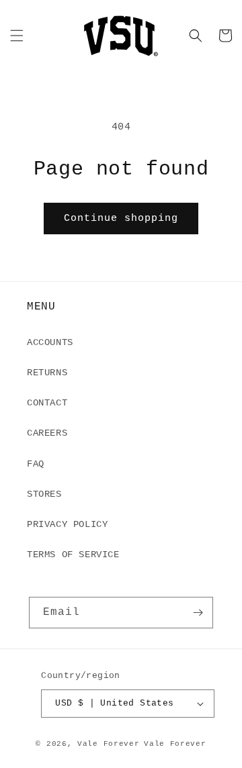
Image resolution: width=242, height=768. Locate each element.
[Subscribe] (197, 612)
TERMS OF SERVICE (73, 554)
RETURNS (47, 372)
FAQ (35, 464)
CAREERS (47, 433)
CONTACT (47, 402)
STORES (44, 494)
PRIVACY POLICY (67, 524)
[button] (17, 35)
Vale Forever (108, 744)
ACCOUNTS (50, 342)
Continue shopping (121, 218)
